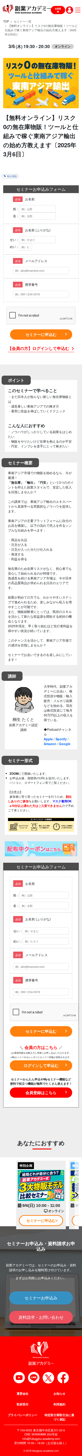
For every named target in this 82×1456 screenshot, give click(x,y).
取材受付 (22, 1404)
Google (64, 743)
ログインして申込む (41, 1065)
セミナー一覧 (22, 21)
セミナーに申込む (41, 334)
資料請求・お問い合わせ (41, 1317)
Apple (48, 739)
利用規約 (59, 1404)
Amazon (50, 743)
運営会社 (22, 1393)
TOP (6, 21)
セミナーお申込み (41, 1298)
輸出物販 (12, 176)
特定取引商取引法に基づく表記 (59, 1417)
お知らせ (59, 1393)
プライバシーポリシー (22, 1415)
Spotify (61, 739)
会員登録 (58, 10)
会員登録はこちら (41, 1092)
